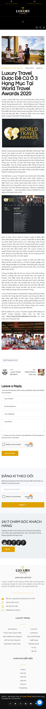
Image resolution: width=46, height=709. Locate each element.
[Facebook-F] (10, 704)
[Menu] (37, 27)
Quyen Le (39, 68)
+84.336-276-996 (12, 3)
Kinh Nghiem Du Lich (9, 68)
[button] (23, 21)
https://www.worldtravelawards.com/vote (21, 316)
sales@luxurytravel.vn (34, 3)
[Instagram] (20, 704)
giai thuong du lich (10, 360)
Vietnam (20, 68)
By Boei (40, 707)
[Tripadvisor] (36, 704)
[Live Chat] (39, 702)
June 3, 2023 (29, 68)
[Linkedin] (26, 704)
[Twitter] (15, 704)
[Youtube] (31, 704)
